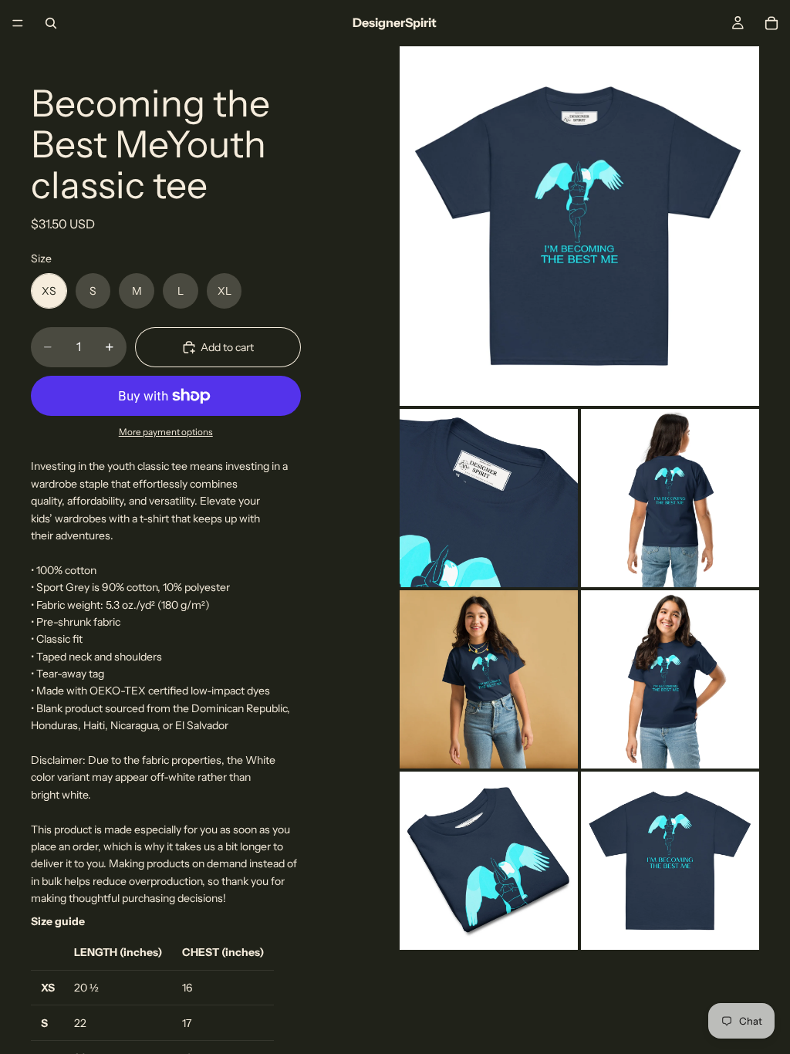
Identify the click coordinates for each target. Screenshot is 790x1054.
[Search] (51, 23)
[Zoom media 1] (579, 226)
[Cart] (771, 23)
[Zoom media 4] (489, 679)
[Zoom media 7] (670, 861)
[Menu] (17, 23)
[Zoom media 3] (670, 498)
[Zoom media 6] (489, 861)
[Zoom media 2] (489, 498)
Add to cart (227, 347)
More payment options (166, 432)
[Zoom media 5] (670, 679)
